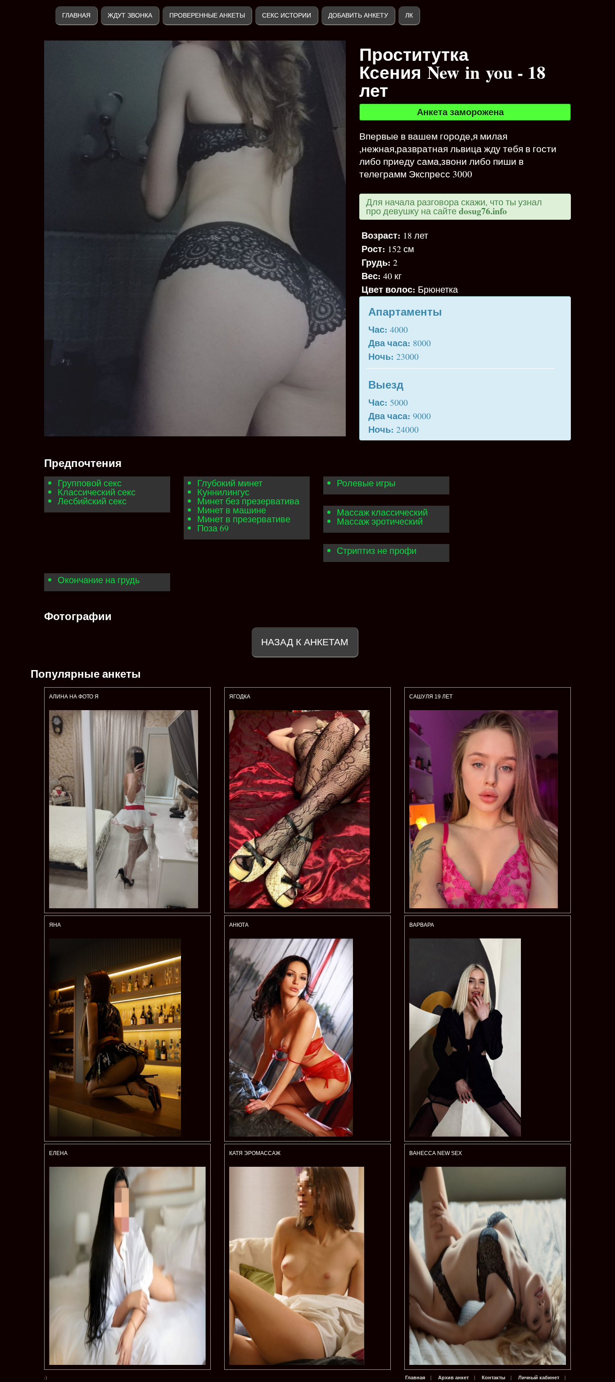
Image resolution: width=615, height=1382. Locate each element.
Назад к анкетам (304, 642)
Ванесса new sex (435, 1153)
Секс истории (286, 15)
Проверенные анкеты (207, 15)
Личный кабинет (538, 1377)
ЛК (409, 15)
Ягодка (240, 696)
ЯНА (55, 925)
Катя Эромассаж (254, 1153)
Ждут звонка (130, 15)
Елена (58, 1153)
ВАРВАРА (422, 925)
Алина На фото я (74, 696)
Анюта (239, 925)
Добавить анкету (358, 15)
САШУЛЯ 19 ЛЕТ (430, 696)
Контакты (493, 1377)
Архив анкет (453, 1377)
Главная (76, 15)
